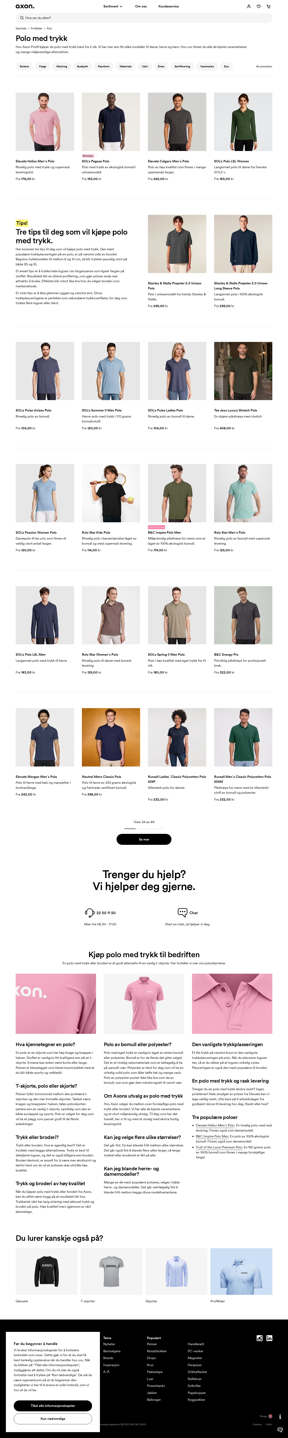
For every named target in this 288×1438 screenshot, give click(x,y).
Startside (21, 28)
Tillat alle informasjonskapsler (53, 1406)
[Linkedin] (269, 1339)
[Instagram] (260, 1339)
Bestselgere (111, 1351)
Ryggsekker (196, 1399)
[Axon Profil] (25, 6)
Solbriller (194, 1386)
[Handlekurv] (268, 6)
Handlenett (196, 1344)
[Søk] (20, 18)
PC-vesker (195, 1351)
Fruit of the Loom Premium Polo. (219, 1147)
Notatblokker (157, 1351)
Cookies (257, 1424)
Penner (152, 1344)
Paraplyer (195, 1365)
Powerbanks (156, 1386)
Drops (151, 1358)
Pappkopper (197, 1393)
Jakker (152, 1393)
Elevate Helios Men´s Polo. (215, 1125)
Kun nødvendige (53, 1418)
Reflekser (195, 1379)
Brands (108, 1358)
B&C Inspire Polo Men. (212, 1136)
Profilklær (36, 28)
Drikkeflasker (197, 1372)
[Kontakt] (280, 1416)
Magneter (195, 1358)
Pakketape (155, 1372)
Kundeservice (168, 6)
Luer (150, 1379)
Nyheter (109, 1344)
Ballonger (154, 1399)
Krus (150, 1365)
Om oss (141, 6)
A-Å (106, 1372)
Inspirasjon (111, 1365)
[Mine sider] (249, 6)
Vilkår (269, 1424)
